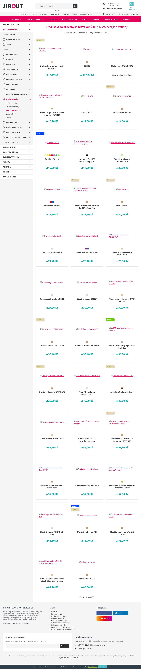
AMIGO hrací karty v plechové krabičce (122, 346)
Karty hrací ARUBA (52, 206)
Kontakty (66, 14)
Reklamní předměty (69, 19)
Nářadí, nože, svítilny (14, 127)
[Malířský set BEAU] (87, 560)
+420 (114, 3)
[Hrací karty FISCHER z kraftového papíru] (87, 141)
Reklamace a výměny (59, 625)
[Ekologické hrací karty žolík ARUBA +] (52, 48)
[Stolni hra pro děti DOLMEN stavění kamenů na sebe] (52, 560)
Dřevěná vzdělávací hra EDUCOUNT (122, 253)
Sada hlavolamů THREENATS (52, 439)
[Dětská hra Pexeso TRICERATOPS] (122, 141)
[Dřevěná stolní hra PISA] (87, 514)
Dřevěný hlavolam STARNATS (52, 392)
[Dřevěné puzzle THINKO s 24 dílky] (52, 514)
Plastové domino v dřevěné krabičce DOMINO (87, 207)
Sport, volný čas (12, 69)
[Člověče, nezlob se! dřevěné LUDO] (122, 514)
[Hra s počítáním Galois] (52, 234)
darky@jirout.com (84, 648)
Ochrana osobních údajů (60, 623)
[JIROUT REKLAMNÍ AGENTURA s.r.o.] (13, 6)
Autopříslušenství (13, 132)
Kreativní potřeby (12, 107)
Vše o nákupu (23, 14)
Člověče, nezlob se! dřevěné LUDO (122, 533)
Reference (43, 14)
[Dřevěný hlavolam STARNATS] (52, 374)
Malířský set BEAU (87, 578)
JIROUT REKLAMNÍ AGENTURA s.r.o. (16, 623)
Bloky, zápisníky (12, 84)
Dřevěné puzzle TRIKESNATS (52, 345)
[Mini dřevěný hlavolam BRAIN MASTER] (122, 281)
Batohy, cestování (13, 39)
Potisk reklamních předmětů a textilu (65, 629)
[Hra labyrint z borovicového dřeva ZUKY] (52, 467)
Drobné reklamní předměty (16, 94)
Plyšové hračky (11, 103)
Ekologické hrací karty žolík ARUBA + (52, 67)
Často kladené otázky (59, 621)
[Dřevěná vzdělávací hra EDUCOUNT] (122, 234)
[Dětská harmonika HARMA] (87, 327)
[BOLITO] (87, 48)
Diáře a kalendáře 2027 (35, 19)
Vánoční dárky (16, 19)
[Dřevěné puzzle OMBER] (87, 281)
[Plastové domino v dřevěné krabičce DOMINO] (87, 187)
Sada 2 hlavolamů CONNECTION (87, 393)
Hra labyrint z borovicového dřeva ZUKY (52, 486)
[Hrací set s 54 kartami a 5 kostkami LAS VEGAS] (122, 420)
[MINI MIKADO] (122, 187)
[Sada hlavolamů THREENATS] (52, 420)
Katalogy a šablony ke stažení (82, 14)
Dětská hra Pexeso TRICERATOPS (122, 160)
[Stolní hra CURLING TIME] (122, 48)
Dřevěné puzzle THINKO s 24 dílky (52, 533)
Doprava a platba (57, 618)
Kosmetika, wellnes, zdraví (16, 137)
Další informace (92, 667)
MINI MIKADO (122, 206)
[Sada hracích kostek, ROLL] (122, 374)
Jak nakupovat (56, 614)
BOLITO (87, 66)
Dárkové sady (9, 34)
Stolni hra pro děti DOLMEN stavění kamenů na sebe (52, 579)
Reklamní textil (9, 147)
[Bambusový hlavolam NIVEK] (52, 281)
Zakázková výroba (111, 19)
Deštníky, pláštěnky (13, 122)
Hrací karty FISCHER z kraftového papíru (87, 160)
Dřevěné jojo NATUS (122, 112)
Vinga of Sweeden (11, 142)
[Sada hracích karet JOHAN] (87, 234)
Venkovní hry (11, 114)
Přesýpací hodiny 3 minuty (87, 485)
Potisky (34, 14)
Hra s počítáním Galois (52, 252)
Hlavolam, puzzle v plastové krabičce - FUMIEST (52, 113)
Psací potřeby (11, 74)
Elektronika (10, 89)
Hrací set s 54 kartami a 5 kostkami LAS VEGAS (122, 440)
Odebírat (64, 646)
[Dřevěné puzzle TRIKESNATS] (52, 327)
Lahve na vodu (11, 54)
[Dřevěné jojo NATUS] (122, 94)
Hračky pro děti (12, 99)
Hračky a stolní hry (13, 110)
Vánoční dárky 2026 (11, 25)
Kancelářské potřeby (14, 79)
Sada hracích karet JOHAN (87, 252)
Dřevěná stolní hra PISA (87, 532)
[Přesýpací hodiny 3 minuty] (87, 467)
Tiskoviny (126, 19)
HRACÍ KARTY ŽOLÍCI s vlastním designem (87, 440)
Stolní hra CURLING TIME (122, 66)
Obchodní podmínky (58, 616)
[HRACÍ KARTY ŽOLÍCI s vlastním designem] (87, 420)
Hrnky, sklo (10, 59)
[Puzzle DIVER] (87, 94)
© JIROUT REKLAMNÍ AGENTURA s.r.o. (70, 658)
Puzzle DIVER (87, 112)
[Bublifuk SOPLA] (52, 141)
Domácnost (10, 64)
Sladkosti (95, 19)
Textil (84, 19)
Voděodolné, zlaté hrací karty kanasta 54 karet (122, 486)
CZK (113, 14)
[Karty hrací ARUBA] (52, 187)
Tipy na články (54, 14)
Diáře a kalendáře (11, 152)
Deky (6, 49)
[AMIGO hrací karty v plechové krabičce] (122, 327)
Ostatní (8, 118)
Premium (53, 19)
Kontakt (54, 612)
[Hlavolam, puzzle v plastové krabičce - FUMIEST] (52, 94)
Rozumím (102, 667)
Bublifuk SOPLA (52, 159)
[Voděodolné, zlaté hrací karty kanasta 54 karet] (122, 467)
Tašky (8, 44)
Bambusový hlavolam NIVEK (52, 299)
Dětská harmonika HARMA (87, 345)
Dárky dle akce (9, 177)
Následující (89, 597)
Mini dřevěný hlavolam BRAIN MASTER (122, 300)
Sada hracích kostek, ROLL (122, 392)
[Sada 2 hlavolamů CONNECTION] (87, 374)
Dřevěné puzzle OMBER (87, 299)
